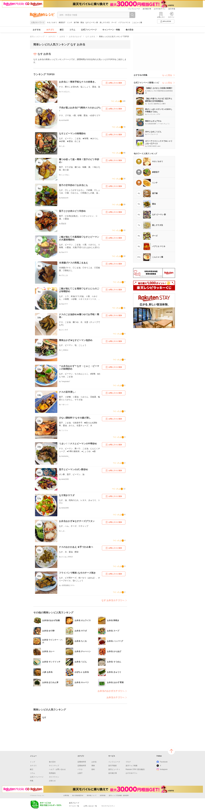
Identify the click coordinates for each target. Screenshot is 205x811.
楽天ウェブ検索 (131, 766)
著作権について (92, 795)
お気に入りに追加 (115, 83)
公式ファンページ (89, 29)
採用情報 (102, 795)
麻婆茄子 (62, 22)
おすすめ (37, 29)
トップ (32, 762)
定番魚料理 (82, 766)
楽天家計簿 (147, 9)
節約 (93, 769)
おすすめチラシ (160, 9)
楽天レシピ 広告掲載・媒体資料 (119, 795)
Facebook (163, 762)
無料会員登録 (167, 21)
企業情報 (66, 795)
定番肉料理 (82, 762)
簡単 (93, 766)
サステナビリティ (108, 806)
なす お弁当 (90, 36)
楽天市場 (171, 9)
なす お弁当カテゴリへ (113, 600)
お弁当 (62, 36)
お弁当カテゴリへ (115, 697)
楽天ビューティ (114, 769)
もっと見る (167, 75)
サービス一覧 (74, 806)
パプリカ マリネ (124, 22)
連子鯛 (76, 22)
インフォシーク (134, 9)
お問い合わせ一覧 (90, 806)
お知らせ (52, 781)
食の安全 (129, 29)
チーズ (113, 22)
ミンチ (69, 22)
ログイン (171, 17)
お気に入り (161, 17)
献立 (62, 29)
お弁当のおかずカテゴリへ (111, 691)
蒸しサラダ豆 (105, 22)
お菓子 (80, 773)
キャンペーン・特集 (111, 29)
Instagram (163, 769)
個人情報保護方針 (77, 795)
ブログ (128, 762)
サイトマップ (54, 766)
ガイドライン (54, 777)
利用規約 (52, 773)
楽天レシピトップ (37, 36)
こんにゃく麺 (137, 22)
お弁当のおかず (75, 36)
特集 (31, 781)
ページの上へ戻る (171, 751)
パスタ (80, 769)
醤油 (82, 22)
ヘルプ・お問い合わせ (57, 769)
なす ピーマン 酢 (91, 22)
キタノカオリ (52, 22)
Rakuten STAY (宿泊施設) (135, 769)
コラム (72, 29)
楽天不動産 (112, 766)
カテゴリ (50, 29)
